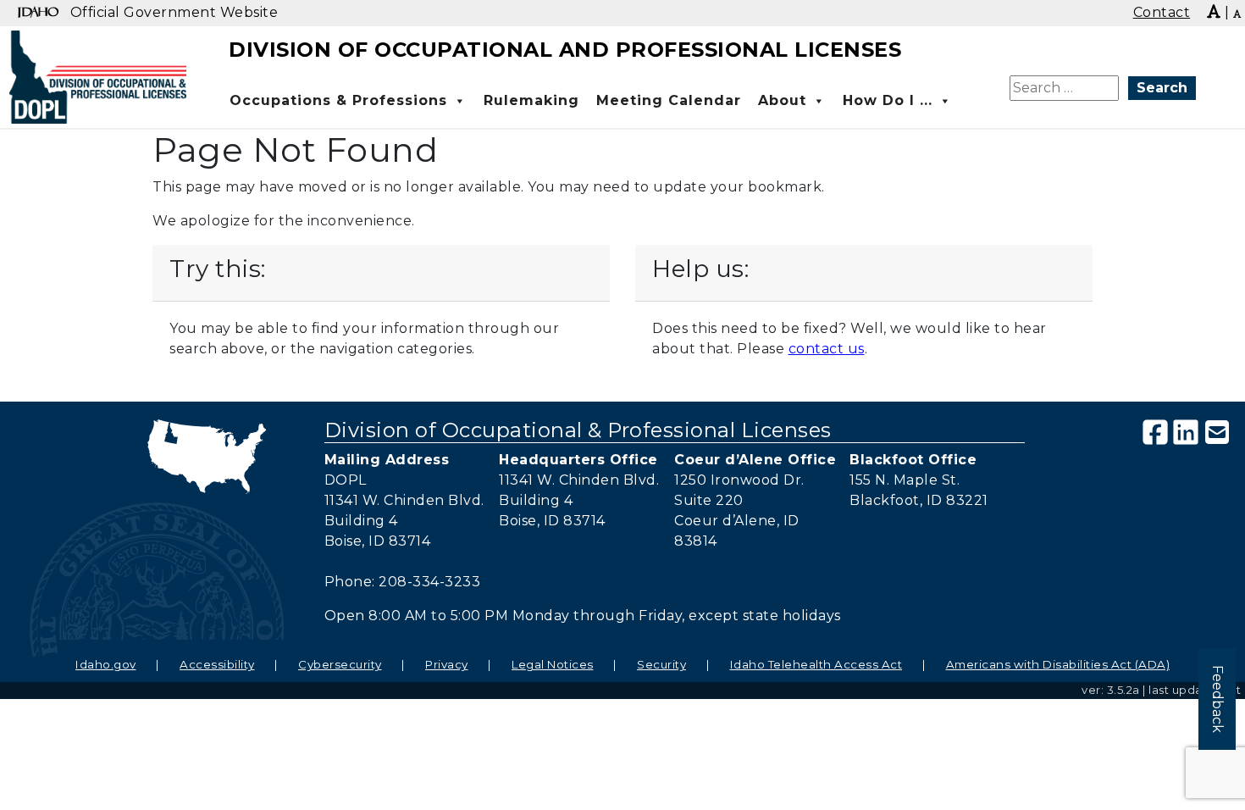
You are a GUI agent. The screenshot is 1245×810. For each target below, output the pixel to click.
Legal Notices (553, 664)
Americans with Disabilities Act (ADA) (1058, 664)
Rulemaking (531, 100)
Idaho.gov (105, 664)
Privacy (446, 664)
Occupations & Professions (338, 100)
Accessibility (217, 664)
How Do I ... (887, 100)
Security (661, 664)
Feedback (1217, 699)
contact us (826, 349)
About (782, 100)
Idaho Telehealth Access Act (816, 664)
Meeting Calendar (668, 100)
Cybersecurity (340, 664)
